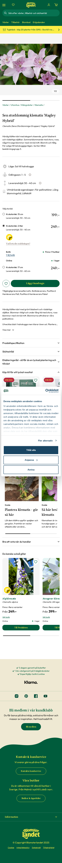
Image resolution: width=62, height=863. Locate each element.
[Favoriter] (13, 4)
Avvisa (31, 469)
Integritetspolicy (23, 847)
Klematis (39, 105)
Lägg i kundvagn (35, 283)
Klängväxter (27, 105)
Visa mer (6, 330)
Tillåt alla (31, 450)
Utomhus (15, 105)
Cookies (11, 847)
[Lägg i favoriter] (6, 283)
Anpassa (29, 460)
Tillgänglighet (48, 847)
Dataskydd (36, 847)
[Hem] (31, 5)
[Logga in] (48, 4)
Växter (5, 105)
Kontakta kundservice (31, 771)
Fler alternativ (45, 440)
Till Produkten (26, 628)
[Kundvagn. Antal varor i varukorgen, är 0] (56, 4)
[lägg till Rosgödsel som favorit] (35, 380)
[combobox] (33, 13)
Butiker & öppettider (31, 798)
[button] (31, 343)
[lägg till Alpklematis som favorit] (35, 562)
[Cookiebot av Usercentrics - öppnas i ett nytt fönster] (45, 391)
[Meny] (4, 4)
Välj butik (10, 255)
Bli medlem (31, 727)
